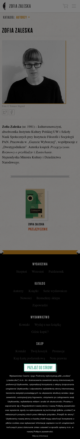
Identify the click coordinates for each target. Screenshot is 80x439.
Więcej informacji (40, 436)
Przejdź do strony (40, 367)
